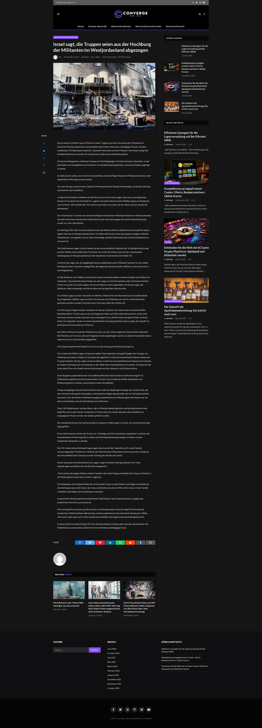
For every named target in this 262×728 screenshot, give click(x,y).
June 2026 (111, 649)
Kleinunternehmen (121, 26)
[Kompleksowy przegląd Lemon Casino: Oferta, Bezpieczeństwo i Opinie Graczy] (171, 66)
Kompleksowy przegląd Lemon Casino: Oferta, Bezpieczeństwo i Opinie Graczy (194, 67)
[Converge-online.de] (131, 14)
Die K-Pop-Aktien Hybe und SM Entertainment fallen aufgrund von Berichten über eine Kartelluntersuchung (139, 607)
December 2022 (114, 679)
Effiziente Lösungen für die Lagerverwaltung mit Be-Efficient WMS (195, 49)
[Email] (44, 172)
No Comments (110, 57)
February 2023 (113, 671)
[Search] (199, 14)
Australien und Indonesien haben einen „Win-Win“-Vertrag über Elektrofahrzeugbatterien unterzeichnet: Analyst (104, 607)
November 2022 (114, 684)
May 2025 (111, 662)
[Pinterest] (44, 165)
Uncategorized (172, 183)
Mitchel (170, 144)
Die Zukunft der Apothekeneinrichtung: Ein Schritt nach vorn (195, 106)
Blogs (168, 242)
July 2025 (111, 657)
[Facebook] (44, 143)
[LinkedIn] (44, 158)
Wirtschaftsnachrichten (148, 26)
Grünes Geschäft (97, 26)
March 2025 (112, 666)
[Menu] (58, 14)
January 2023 (113, 675)
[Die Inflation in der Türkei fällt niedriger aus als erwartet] (69, 590)
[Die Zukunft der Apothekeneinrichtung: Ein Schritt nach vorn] (171, 106)
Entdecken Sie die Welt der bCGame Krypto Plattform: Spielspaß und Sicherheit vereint (195, 87)
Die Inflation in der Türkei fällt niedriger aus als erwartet (68, 604)
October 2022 (113, 688)
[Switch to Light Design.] (204, 14)
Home (81, 26)
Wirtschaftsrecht (175, 26)
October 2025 (113, 653)
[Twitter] (44, 151)
